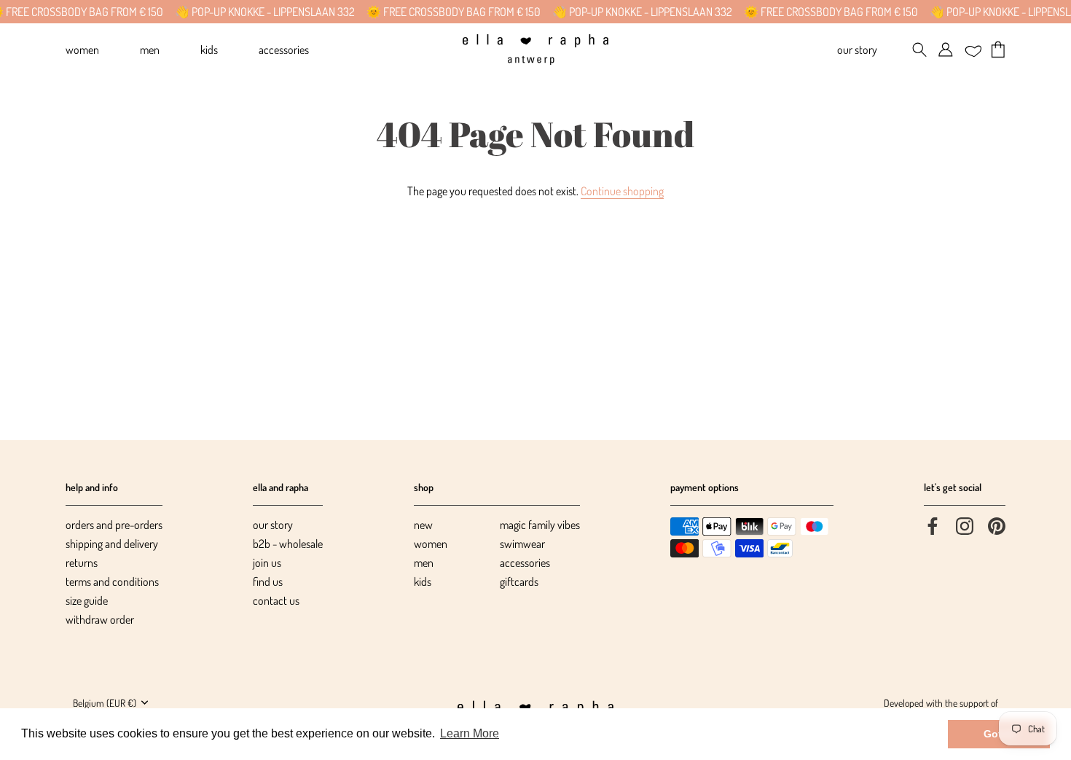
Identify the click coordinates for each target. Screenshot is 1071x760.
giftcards (519, 581)
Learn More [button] (469, 733)
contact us (276, 600)
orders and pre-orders (114, 524)
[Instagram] (964, 524)
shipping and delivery (112, 543)
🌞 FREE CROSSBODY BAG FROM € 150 (443, 11)
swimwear (522, 543)
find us (268, 581)
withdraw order (100, 619)
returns (82, 562)
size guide (87, 600)
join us (267, 562)
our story (273, 524)
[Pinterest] (996, 524)
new (423, 524)
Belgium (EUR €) (104, 703)
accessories (525, 562)
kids (422, 581)
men (424, 562)
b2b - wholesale (288, 543)
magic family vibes (540, 524)
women (430, 543)
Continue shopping (622, 191)
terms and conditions (112, 581)
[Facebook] (932, 524)
